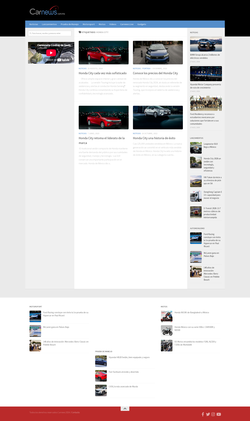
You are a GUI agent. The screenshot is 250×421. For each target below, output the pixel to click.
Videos (112, 24)
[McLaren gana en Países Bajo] (196, 257)
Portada (147, 68)
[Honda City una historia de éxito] (158, 117)
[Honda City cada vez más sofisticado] (104, 52)
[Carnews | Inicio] (48, 10)
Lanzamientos (49, 24)
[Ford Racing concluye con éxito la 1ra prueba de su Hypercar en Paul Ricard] (196, 238)
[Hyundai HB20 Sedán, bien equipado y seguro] (101, 361)
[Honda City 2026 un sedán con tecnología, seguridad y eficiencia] (196, 162)
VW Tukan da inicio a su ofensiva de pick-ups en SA (213, 180)
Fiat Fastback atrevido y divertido (124, 372)
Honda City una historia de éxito (154, 138)
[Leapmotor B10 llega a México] (196, 148)
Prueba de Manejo (70, 24)
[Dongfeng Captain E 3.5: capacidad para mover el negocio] (196, 196)
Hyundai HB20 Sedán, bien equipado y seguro (129, 357)
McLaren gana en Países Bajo (56, 327)
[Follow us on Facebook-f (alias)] (203, 414)
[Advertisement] (49, 113)
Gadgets (141, 24)
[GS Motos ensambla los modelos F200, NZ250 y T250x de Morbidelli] (166, 345)
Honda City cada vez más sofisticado (103, 73)
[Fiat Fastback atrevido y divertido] (101, 376)
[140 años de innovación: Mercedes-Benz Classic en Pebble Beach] (196, 271)
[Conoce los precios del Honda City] (158, 52)
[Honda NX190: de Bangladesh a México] (166, 316)
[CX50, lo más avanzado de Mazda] (101, 390)
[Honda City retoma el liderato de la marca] (104, 117)
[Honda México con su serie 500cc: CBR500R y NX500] (166, 331)
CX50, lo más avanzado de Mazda (123, 386)
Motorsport (89, 24)
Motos (102, 24)
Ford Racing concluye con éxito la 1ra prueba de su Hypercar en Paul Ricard (212, 240)
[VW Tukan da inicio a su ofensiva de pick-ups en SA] (196, 181)
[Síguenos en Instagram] (213, 414)
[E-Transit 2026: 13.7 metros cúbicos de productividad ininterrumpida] (196, 212)
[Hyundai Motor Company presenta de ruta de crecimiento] (206, 73)
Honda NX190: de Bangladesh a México (191, 312)
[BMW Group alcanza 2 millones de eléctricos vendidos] (206, 44)
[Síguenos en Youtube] (218, 414)
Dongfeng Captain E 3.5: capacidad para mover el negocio (213, 195)
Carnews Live (126, 24)
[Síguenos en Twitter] (208, 414)
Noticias (33, 24)
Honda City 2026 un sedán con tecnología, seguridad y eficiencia (212, 164)
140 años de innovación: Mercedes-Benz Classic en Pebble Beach (211, 273)
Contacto (75, 412)
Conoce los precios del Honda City (155, 73)
